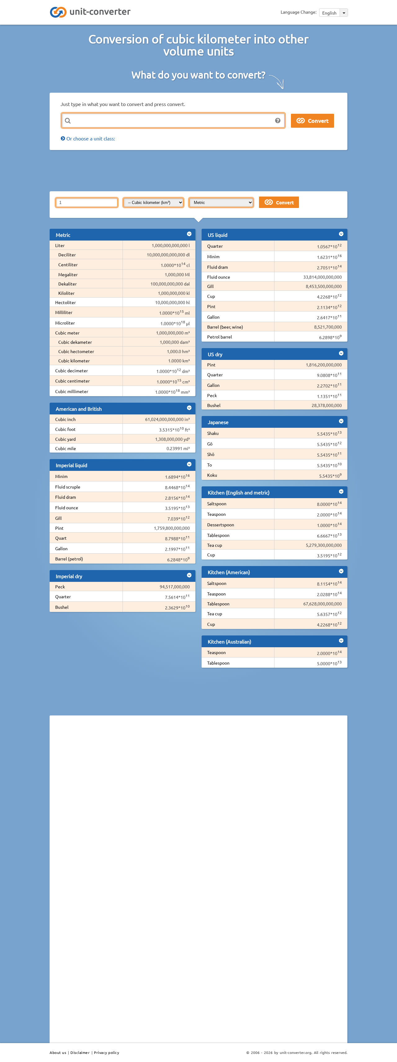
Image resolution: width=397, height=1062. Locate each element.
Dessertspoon (220, 524)
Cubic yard (65, 439)
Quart (61, 538)
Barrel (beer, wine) (225, 327)
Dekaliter (67, 283)
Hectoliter (65, 302)
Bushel (62, 607)
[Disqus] (198, 805)
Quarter (63, 596)
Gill (58, 518)
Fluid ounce (66, 507)
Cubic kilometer (74, 360)
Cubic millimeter (71, 391)
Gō (209, 443)
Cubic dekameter (75, 342)
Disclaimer (80, 1052)
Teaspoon (216, 514)
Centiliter (68, 264)
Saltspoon (216, 503)
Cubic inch (65, 419)
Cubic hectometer (76, 351)
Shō (210, 454)
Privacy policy (106, 1052)
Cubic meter (67, 332)
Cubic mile (65, 448)
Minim (61, 476)
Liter (60, 245)
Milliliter (63, 312)
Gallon (61, 548)
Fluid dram (65, 497)
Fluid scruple (67, 486)
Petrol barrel (219, 336)
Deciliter (67, 254)
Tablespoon (218, 535)
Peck (60, 586)
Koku (212, 475)
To (209, 464)
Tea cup (214, 545)
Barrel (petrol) (69, 558)
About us (58, 1052)
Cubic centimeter (72, 380)
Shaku (213, 433)
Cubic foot (65, 429)
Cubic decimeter (71, 370)
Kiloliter (66, 293)
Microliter (65, 322)
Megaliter (68, 274)
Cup (211, 296)
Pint (59, 528)
